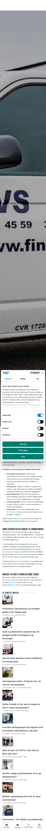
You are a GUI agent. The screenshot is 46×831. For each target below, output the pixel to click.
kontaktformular (17, 518)
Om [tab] (37, 379)
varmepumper (10, 580)
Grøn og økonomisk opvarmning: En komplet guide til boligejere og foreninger (20, 635)
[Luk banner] (43, 373)
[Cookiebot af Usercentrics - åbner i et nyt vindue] (30, 373)
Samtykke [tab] (8, 379)
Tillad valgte (23, 450)
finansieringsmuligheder (21, 561)
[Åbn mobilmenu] (39, 825)
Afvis (23, 457)
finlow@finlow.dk (9, 585)
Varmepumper (18, 554)
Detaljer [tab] (23, 379)
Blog (23, 615)
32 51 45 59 (14, 582)
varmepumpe (13, 512)
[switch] (40, 421)
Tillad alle (23, 444)
